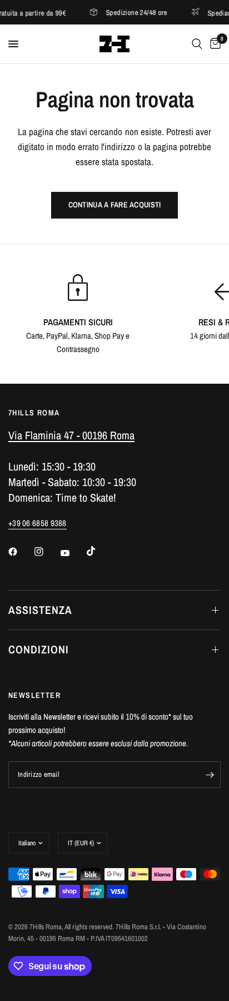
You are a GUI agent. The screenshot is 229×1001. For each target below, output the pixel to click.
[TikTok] (99, 551)
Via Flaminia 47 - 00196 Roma (71, 435)
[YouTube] (73, 553)
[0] (213, 43)
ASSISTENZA (40, 609)
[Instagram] (46, 551)
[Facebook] (20, 551)
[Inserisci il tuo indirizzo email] (209, 774)
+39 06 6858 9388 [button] (37, 523)
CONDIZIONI (38, 649)
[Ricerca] (197, 43)
